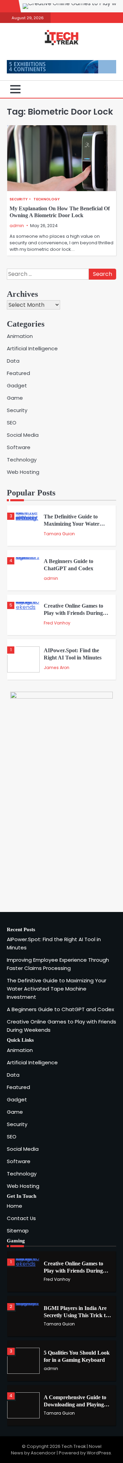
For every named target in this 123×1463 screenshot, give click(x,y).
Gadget (17, 385)
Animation (20, 336)
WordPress (99, 1453)
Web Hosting (23, 472)
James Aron (56, 667)
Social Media (23, 434)
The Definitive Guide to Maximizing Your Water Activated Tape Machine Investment (56, 988)
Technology (46, 199)
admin (17, 226)
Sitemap (18, 1230)
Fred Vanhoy (57, 623)
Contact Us (21, 1218)
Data (13, 360)
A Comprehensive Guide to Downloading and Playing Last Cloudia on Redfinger (75, 1404)
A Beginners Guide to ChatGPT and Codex (60, 1009)
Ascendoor (43, 1453)
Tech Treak (74, 1446)
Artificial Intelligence (32, 348)
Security (19, 199)
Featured (18, 373)
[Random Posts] (101, 89)
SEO (11, 422)
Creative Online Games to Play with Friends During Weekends (73, 613)
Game (15, 397)
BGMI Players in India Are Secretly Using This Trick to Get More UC (76, 1315)
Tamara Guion (59, 534)
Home (14, 1205)
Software (18, 447)
